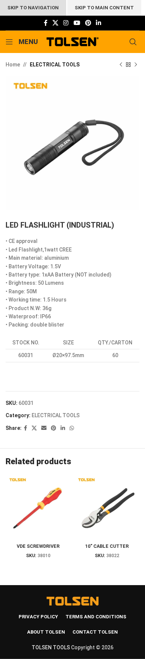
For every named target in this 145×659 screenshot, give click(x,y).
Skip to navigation (33, 7)
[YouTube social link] (77, 23)
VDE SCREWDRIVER (38, 546)
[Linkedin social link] (99, 23)
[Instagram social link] (66, 23)
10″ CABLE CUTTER (107, 546)
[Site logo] (72, 41)
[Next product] (135, 64)
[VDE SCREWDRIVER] (38, 507)
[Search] (134, 41)
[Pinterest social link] (88, 23)
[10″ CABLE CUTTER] (106, 507)
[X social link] (55, 23)
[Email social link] (44, 428)
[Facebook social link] (45, 23)
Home (13, 65)
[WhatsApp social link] (71, 428)
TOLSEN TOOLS (51, 647)
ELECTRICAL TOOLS (55, 65)
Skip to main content (104, 7)
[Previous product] (121, 64)
